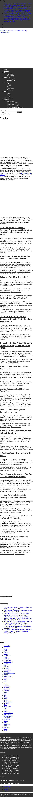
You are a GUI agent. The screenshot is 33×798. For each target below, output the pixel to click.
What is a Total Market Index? (14, 277)
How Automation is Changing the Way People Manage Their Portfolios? (16, 614)
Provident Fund (8, 716)
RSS (5, 791)
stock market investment (6, 273)
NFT (5, 709)
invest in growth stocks (6, 552)
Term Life (6, 727)
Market (5, 91)
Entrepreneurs (7, 670)
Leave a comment (19, 273)
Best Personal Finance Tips (11, 773)
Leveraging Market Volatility (8, 311)
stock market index (9, 290)
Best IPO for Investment (21, 382)
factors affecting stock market (8, 404)
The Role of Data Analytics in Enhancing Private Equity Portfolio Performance (16, 319)
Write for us (10, 101)
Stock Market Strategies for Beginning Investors (12, 411)
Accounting (7, 646)
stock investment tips (20, 468)
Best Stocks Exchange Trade (11, 759)
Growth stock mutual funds (22, 550)
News (8, 96)
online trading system (6, 510)
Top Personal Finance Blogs (11, 757)
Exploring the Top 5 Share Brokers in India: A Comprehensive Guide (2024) (16, 345)
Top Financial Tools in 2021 (11, 760)
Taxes (5, 725)
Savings (6, 721)
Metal (5, 698)
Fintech (6, 674)
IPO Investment (8, 385)
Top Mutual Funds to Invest (11, 764)
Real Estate (7, 717)
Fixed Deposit (11, 79)
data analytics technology (22, 334)
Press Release (7, 714)
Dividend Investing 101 (21, 529)
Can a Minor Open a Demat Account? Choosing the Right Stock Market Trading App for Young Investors (16, 231)
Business (6, 652)
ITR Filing (10, 74)
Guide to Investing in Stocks (22, 467)
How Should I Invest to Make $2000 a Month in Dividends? (16, 517)
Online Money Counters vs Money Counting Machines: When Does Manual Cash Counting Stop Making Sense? (18, 618)
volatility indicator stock (6, 313)
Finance (6, 671)
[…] (21, 245)
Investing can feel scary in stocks (21, 272)
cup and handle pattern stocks (13, 448)
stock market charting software (22, 489)
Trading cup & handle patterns (13, 449)
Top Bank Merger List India (11, 767)
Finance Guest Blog (12, 102)
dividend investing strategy (22, 531)
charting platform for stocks (22, 488)
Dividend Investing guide (7, 531)
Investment (7, 77)
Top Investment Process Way (12, 756)
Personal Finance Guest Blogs (15, 107)
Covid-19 (6, 658)
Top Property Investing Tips (11, 771)
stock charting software (6, 489)
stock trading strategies (20, 425)
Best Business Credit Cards (11, 768)
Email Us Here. (18, 783)
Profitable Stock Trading (23, 311)
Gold (5, 681)
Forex (5, 678)
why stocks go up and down (12, 406)
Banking (6, 647)
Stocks (9, 95)
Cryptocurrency (8, 662)
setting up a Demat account (20, 510)
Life (8, 83)
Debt (5, 665)
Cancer (5, 654)
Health (9, 85)
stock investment (9, 554)
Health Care (7, 686)
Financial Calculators (9, 673)
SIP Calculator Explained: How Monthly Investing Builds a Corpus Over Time (18, 622)
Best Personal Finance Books (12, 762)
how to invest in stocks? (6, 468)
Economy (6, 71)
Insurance (6, 82)
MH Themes (3, 795)
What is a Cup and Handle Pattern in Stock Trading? (15, 431)
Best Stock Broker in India (22, 359)
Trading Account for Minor (18, 251)
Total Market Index (20, 290)
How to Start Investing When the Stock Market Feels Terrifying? (15, 257)
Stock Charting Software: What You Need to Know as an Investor (16, 475)
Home (5, 69)
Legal (5, 692)
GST (5, 682)
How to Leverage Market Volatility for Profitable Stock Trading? (16, 297)
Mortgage (6, 703)
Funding (6, 679)
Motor (5, 705)
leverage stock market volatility (23, 309)
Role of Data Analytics (16, 337)
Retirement (10, 90)
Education (6, 668)
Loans (5, 695)
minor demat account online (11, 249)
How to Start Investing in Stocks (24, 270)
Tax (5, 72)
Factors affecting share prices (23, 403)
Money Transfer (8, 701)
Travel (9, 87)
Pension (6, 711)
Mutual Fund (7, 706)
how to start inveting (5, 272)
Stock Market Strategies (6, 425)
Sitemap (6, 789)
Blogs (5, 649)
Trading (12, 446)
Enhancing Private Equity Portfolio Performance (13, 336)
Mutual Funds (11, 80)
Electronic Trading (25, 509)
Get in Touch (7, 786)
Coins (5, 657)
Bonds (5, 650)
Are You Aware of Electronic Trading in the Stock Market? (13, 496)
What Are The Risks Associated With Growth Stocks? (14, 538)
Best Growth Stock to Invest (11, 770)
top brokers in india (18, 361)
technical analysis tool (6, 491)
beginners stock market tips (22, 423)
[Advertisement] (16, 50)
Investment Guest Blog (13, 106)
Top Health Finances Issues (11, 765)
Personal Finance (8, 98)
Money (9, 93)
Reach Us (6, 99)
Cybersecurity (7, 663)
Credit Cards (7, 660)
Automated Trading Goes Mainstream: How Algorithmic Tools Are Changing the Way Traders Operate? (17, 626)
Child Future (10, 88)
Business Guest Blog (13, 104)
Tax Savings (10, 75)
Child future (7, 655)
